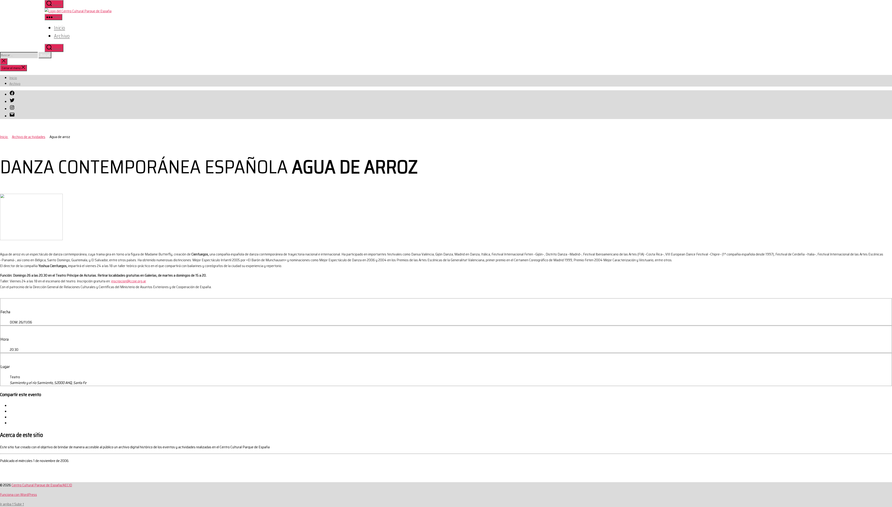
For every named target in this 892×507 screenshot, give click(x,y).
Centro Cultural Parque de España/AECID (42, 485)
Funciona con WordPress (18, 494)
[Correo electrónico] (10, 423)
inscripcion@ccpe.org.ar (128, 281)
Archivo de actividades (28, 137)
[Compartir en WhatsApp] (10, 417)
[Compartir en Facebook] (10, 406)
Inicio (59, 28)
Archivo (62, 36)
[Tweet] (10, 411)
